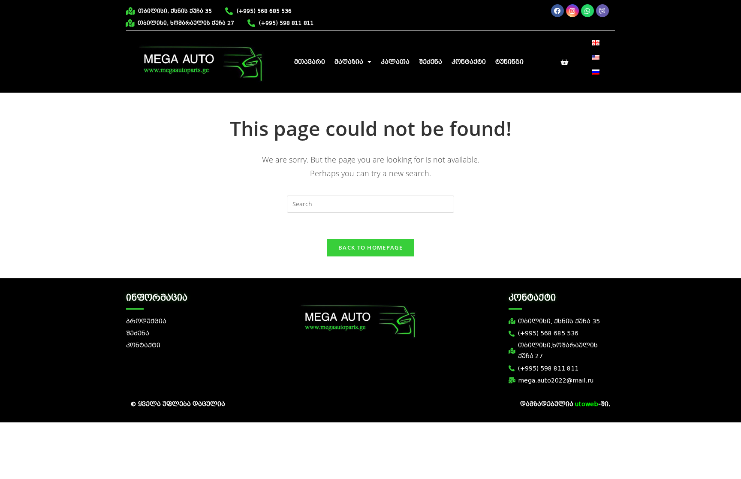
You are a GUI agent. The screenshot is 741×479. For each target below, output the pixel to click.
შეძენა (430, 62)
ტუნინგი (509, 62)
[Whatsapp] (587, 10)
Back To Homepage (370, 247)
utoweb (586, 404)
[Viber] (602, 10)
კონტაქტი (469, 62)
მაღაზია (348, 62)
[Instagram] (572, 10)
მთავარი (309, 62)
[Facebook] (557, 10)
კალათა (395, 62)
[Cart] (564, 62)
